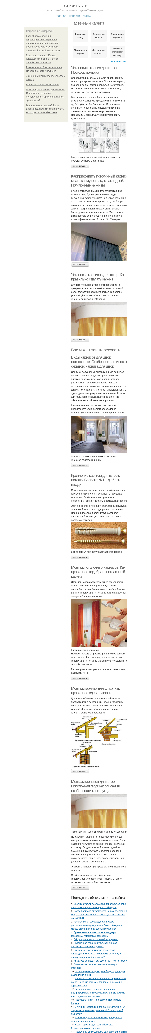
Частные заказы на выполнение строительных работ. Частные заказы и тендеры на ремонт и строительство (98, 982)
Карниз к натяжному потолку (117, 52)
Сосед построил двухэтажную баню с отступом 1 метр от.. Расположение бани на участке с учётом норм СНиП (99, 914)
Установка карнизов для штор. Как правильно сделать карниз (98, 277)
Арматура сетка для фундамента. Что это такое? (100, 960)
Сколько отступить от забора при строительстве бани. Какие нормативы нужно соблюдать (98, 905)
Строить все (75, 5)
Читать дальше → (80, 166)
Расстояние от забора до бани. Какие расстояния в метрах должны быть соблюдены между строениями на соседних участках (96, 925)
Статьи (87, 15)
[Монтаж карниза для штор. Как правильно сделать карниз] (99, 742)
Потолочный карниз (98, 35)
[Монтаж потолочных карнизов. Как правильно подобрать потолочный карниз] (99, 623)
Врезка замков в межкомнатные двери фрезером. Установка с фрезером (93, 933)
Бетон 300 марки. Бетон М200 (42, 84)
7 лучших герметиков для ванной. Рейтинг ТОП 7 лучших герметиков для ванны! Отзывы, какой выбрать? (98, 1010)
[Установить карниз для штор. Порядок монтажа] (99, 138)
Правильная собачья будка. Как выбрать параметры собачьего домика (94, 944)
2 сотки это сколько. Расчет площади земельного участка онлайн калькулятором (42, 59)
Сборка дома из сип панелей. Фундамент (96, 939)
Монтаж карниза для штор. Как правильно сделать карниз (95, 690)
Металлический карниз (80, 51)
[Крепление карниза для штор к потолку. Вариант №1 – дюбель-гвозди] (99, 535)
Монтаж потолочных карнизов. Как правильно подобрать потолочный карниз (98, 572)
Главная (60, 15)
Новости (74, 15)
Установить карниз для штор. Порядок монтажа (94, 70)
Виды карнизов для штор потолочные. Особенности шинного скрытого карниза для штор (99, 361)
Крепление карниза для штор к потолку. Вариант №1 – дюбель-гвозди (96, 480)
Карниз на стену (80, 35)
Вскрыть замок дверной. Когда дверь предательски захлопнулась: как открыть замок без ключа (45, 109)
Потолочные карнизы (117, 35)
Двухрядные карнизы (98, 51)
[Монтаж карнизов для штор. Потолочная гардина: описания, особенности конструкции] (99, 811)
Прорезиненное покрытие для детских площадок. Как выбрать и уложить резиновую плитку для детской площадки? (96, 953)
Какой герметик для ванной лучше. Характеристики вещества (92, 1026)
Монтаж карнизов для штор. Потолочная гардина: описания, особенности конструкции (95, 786)
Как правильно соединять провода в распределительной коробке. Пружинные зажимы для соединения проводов (98, 992)
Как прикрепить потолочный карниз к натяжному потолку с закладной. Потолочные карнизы (99, 180)
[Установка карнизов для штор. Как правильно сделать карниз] (99, 319)
